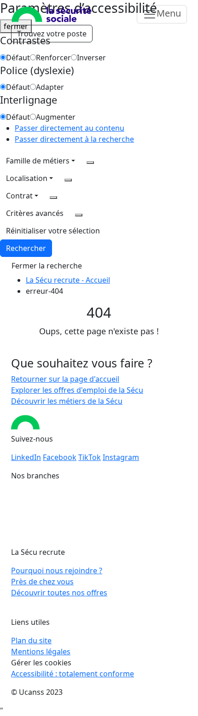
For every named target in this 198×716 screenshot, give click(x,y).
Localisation (26, 178)
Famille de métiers (38, 161)
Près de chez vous (42, 581)
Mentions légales (40, 651)
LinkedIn (26, 457)
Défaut (18, 57)
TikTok (89, 457)
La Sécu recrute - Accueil (68, 280)
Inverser (91, 57)
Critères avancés (35, 213)
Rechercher (26, 248)
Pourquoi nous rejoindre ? (56, 570)
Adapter (50, 87)
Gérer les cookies (41, 663)
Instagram (121, 457)
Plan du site (31, 640)
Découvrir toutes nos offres (59, 593)
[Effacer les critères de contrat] (53, 197)
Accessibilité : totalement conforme (72, 674)
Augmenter (56, 117)
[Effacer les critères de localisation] (68, 180)
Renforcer (53, 57)
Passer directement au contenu (69, 128)
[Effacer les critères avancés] (78, 215)
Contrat (19, 196)
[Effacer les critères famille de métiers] (90, 162)
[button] (53, 230)
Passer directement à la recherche (74, 139)
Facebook (59, 457)
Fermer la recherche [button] (47, 266)
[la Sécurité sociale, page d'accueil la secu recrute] (51, 14)
